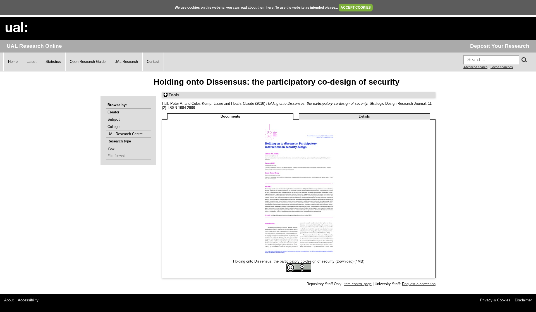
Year (111, 148)
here (270, 7)
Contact (153, 61)
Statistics (53, 61)
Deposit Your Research (499, 46)
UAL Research (126, 61)
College (113, 127)
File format (116, 156)
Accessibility (28, 300)
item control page (358, 284)
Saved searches (501, 67)
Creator (113, 112)
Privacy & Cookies (495, 300)
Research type (119, 141)
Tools (173, 95)
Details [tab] (364, 116)
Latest (32, 61)
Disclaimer (523, 300)
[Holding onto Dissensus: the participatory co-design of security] (299, 257)
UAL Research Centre (125, 134)
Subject (113, 119)
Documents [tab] (230, 116)
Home (13, 61)
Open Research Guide (88, 61)
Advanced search (475, 67)
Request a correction (419, 284)
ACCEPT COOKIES (356, 7)
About (9, 300)
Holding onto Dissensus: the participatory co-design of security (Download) (293, 261)
